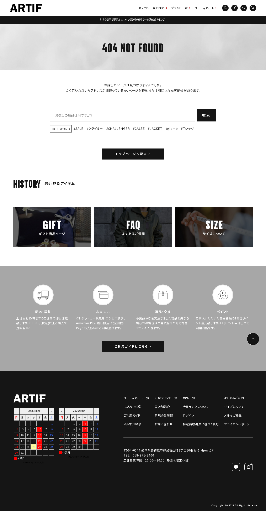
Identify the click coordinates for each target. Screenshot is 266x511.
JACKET (156, 128)
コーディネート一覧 (136, 398)
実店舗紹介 (162, 407)
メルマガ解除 (132, 424)
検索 (206, 115)
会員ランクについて (196, 407)
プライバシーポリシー (238, 424)
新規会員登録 (164, 415)
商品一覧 (189, 398)
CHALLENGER (119, 128)
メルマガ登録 (233, 415)
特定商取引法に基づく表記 (201, 424)
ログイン (188, 415)
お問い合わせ (163, 424)
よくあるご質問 (234, 398)
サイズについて (234, 407)
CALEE (140, 128)
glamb (172, 128)
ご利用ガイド (131, 415)
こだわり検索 (132, 407)
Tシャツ (188, 128)
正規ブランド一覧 (166, 398)
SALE (79, 128)
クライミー (95, 128)
